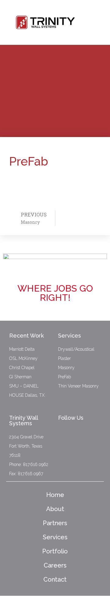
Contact (55, 579)
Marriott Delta (22, 349)
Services (55, 537)
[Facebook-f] (67, 436)
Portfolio (55, 551)
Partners (55, 523)
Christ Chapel (22, 367)
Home (55, 495)
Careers (55, 565)
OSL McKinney (23, 358)
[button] (93, 18)
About (55, 509)
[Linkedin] (88, 436)
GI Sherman (20, 376)
